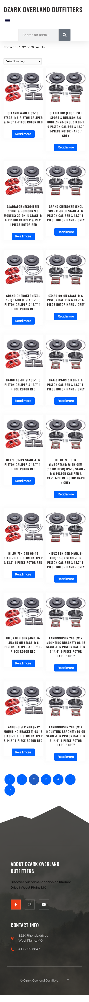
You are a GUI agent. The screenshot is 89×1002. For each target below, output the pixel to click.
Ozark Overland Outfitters (43, 9)
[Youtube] (44, 905)
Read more (23, 134)
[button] (7, 20)
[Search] (64, 35)
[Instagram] (30, 905)
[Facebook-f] (16, 905)
